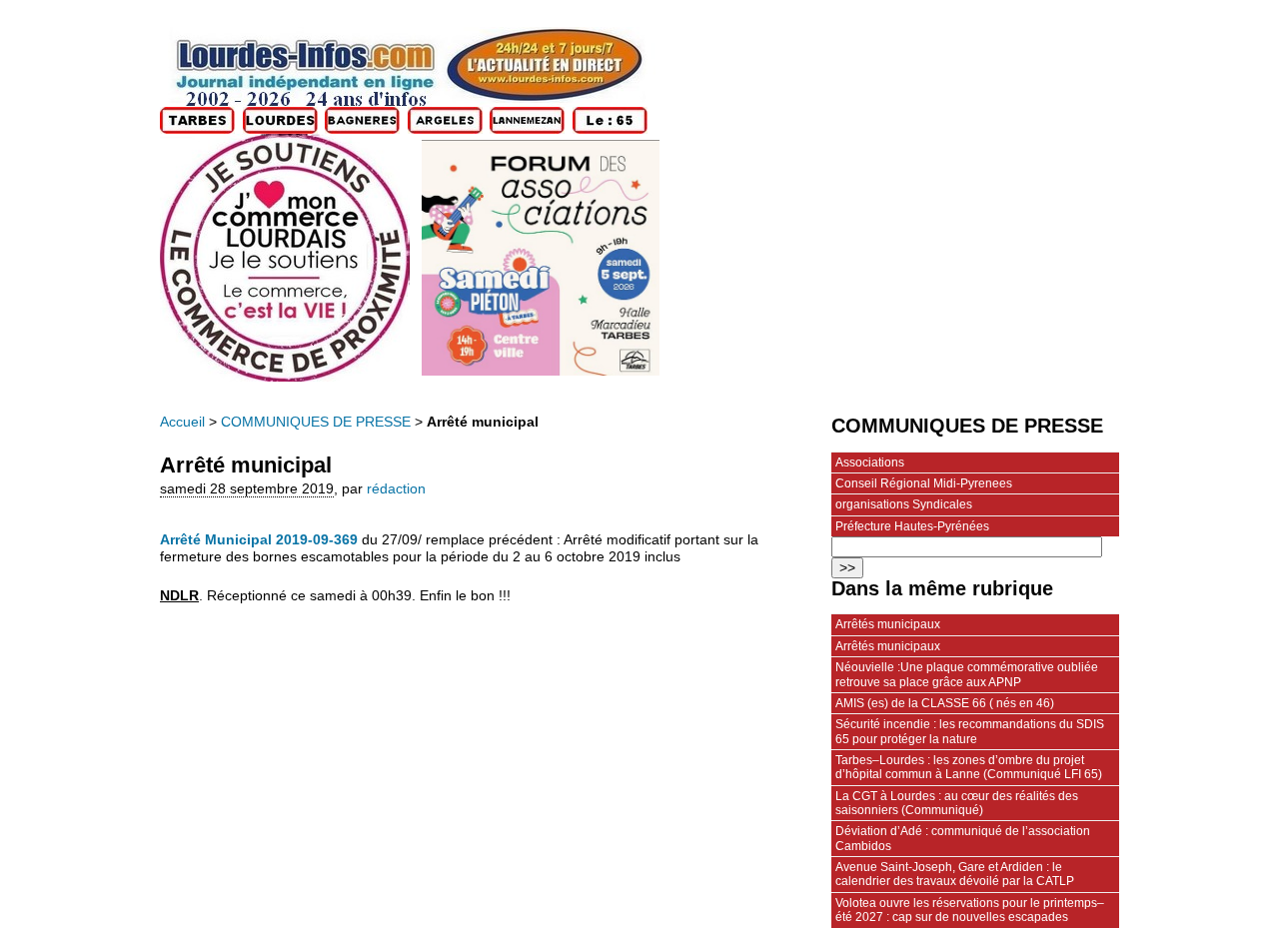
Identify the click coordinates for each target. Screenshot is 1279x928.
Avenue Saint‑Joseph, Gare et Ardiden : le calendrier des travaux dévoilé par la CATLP (954, 874)
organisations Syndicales (903, 504)
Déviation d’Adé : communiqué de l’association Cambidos (962, 838)
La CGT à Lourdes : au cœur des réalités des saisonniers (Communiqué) (956, 803)
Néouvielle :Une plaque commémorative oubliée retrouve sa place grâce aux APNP (966, 674)
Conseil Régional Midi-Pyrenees (923, 483)
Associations (869, 462)
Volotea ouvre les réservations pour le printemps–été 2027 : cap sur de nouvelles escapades (969, 910)
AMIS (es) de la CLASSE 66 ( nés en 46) (944, 703)
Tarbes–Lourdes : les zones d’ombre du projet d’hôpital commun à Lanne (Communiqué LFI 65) (968, 767)
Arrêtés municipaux (887, 624)
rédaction (396, 488)
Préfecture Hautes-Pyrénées (912, 526)
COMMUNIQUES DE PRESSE (316, 422)
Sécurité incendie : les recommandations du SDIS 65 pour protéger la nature (969, 731)
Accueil (182, 422)
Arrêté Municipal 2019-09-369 (259, 539)
